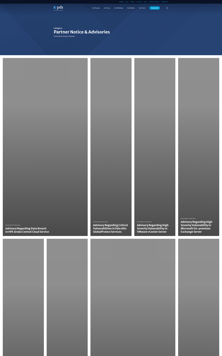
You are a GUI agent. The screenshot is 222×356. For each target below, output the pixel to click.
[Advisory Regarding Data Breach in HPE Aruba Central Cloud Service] (45, 147)
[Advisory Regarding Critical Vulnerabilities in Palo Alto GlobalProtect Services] (111, 147)
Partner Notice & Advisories (12, 225)
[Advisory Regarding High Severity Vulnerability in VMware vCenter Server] (154, 147)
